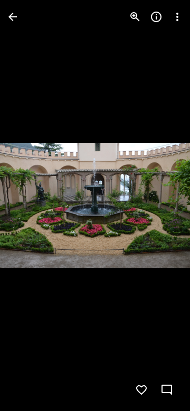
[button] (29, 205)
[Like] (141, 390)
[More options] (177, 16)
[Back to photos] (12, 17)
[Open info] (156, 16)
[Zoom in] (135, 16)
